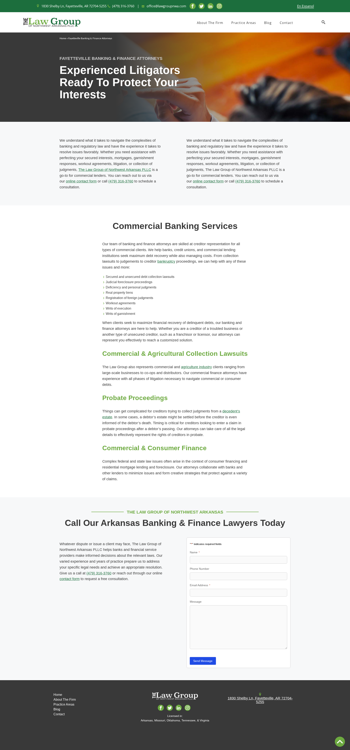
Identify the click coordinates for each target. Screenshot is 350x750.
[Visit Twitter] (201, 6)
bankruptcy (166, 261)
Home (63, 38)
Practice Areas (243, 23)
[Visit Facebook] (192, 6)
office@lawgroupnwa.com (166, 6)
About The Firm (210, 23)
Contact (286, 23)
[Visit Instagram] (219, 6)
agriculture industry (196, 367)
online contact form (81, 181)
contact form (70, 579)
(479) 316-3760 (123, 6)
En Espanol (305, 6)
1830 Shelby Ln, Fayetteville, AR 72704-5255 (74, 6)
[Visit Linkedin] (210, 6)
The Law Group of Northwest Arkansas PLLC (114, 170)
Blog (268, 23)
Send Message (202, 661)
